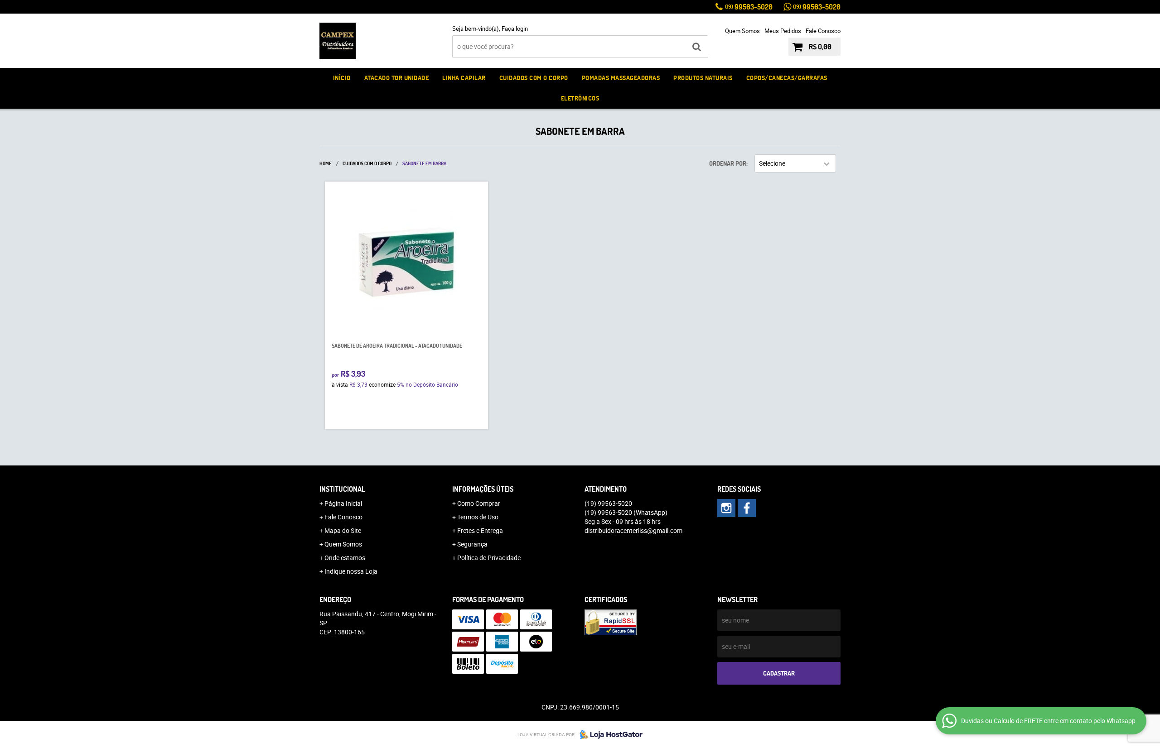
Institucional (342, 489)
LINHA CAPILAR (464, 78)
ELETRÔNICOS (580, 98)
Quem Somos (742, 31)
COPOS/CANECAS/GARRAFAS (786, 78)
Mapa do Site (342, 530)
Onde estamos (344, 557)
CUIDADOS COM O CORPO (533, 78)
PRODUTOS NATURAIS (703, 78)
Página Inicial (343, 503)
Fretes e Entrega (480, 530)
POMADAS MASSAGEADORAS (621, 78)
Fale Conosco (823, 31)
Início (342, 78)
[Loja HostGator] (609, 734)
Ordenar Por (727, 163)
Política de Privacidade (489, 557)
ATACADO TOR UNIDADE (396, 78)
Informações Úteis (482, 489)
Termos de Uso (477, 517)
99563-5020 (749, 6)
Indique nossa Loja (350, 571)
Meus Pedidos (782, 31)
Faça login (515, 28)
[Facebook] (747, 508)
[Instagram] (726, 508)
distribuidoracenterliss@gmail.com (633, 530)
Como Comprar (478, 503)
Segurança (472, 544)
